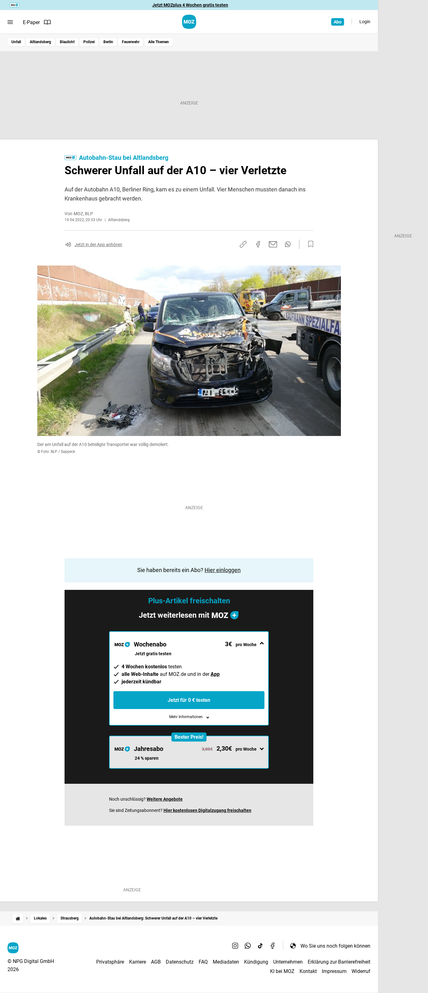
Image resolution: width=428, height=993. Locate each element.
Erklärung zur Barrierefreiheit (339, 962)
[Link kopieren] (243, 244)
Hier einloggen (223, 570)
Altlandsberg (40, 42)
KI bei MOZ (282, 971)
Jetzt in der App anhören (98, 244)
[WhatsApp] (248, 946)
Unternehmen (288, 962)
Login (364, 21)
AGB (156, 962)
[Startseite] (18, 918)
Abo (338, 21)
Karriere (137, 962)
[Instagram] (235, 946)
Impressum (334, 971)
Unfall (16, 42)
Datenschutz (180, 962)
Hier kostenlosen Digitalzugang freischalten (207, 810)
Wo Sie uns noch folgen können (335, 946)
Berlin (108, 42)
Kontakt (308, 971)
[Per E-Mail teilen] (273, 244)
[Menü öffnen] (10, 22)
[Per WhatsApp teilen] (288, 244)
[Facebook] (273, 946)
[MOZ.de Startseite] (189, 22)
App (215, 674)
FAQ (203, 962)
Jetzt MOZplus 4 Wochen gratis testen (190, 5)
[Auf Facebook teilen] (258, 244)
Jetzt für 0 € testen (189, 700)
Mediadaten (226, 962)
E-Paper (31, 22)
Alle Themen (158, 42)
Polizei (89, 42)
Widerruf (361, 971)
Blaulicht (67, 42)
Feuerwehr (130, 42)
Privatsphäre (110, 962)
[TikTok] (260, 946)
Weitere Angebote (165, 799)
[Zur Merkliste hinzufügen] (309, 244)
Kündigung (256, 962)
